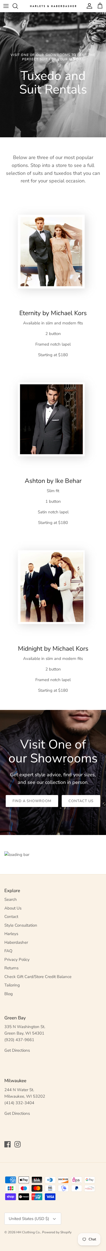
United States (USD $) (29, 1218)
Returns (11, 968)
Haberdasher (16, 942)
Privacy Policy (17, 959)
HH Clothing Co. (28, 1232)
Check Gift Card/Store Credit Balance (37, 976)
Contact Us (80, 801)
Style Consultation (20, 925)
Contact (11, 916)
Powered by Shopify (56, 1232)
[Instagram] (17, 1144)
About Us (12, 908)
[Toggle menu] (6, 6)
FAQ (8, 951)
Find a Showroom (32, 801)
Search (10, 899)
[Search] (18, 6)
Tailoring (12, 985)
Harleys (11, 933)
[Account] (88, 6)
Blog (8, 994)
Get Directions (17, 1050)
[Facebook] (7, 1144)
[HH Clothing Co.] (53, 5)
